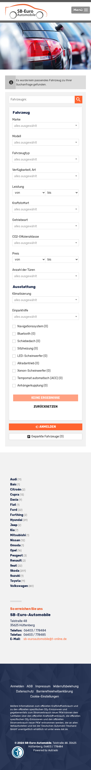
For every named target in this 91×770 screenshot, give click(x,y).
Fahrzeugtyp (21, 153)
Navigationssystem (32, 326)
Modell (16, 136)
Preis (15, 253)
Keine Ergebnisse (45, 398)
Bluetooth (26, 334)
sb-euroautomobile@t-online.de (45, 639)
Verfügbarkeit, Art (24, 170)
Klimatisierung (21, 294)
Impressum (42, 686)
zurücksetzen (46, 406)
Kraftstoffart (20, 203)
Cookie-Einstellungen (44, 696)
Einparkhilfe (20, 310)
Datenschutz (25, 691)
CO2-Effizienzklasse (25, 236)
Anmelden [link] (47, 427)
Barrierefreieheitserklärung (54, 691)
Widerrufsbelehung (66, 686)
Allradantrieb (28, 363)
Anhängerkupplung (32, 385)
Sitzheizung (27, 348)
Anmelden (17, 686)
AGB (30, 686)
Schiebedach (28, 341)
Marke (16, 119)
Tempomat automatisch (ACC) (40, 378)
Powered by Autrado (45, 750)
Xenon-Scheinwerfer (34, 371)
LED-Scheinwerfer (32, 356)
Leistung (18, 187)
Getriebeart (20, 220)
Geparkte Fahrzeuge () (47, 436)
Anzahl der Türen (23, 270)
